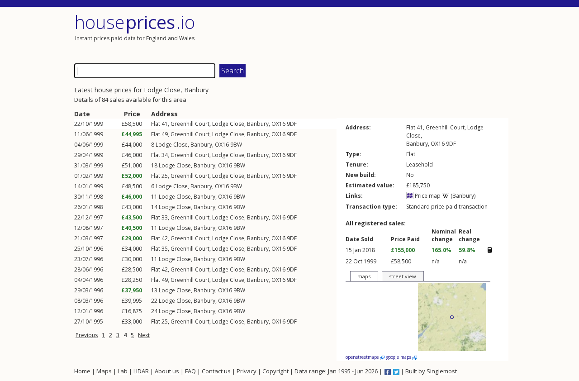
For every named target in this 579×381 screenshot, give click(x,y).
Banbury (196, 90)
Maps (104, 371)
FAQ (190, 371)
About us (167, 371)
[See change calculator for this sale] (489, 250)
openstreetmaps (363, 357)
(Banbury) (462, 196)
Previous (87, 335)
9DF (292, 124)
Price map (427, 196)
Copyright (275, 371)
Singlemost (442, 371)
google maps (399, 357)
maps (363, 276)
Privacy (246, 371)
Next (144, 335)
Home (82, 371)
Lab (123, 371)
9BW (236, 144)
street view (402, 276)
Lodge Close (162, 90)
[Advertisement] (399, 34)
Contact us (216, 371)
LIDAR (141, 371)
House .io (134, 22)
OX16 (278, 124)
